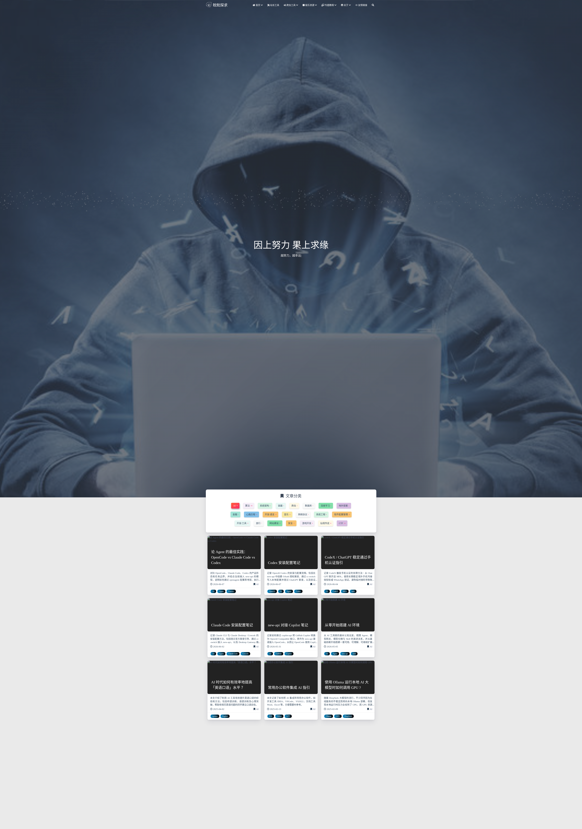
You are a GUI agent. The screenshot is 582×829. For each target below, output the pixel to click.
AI (257, 584)
